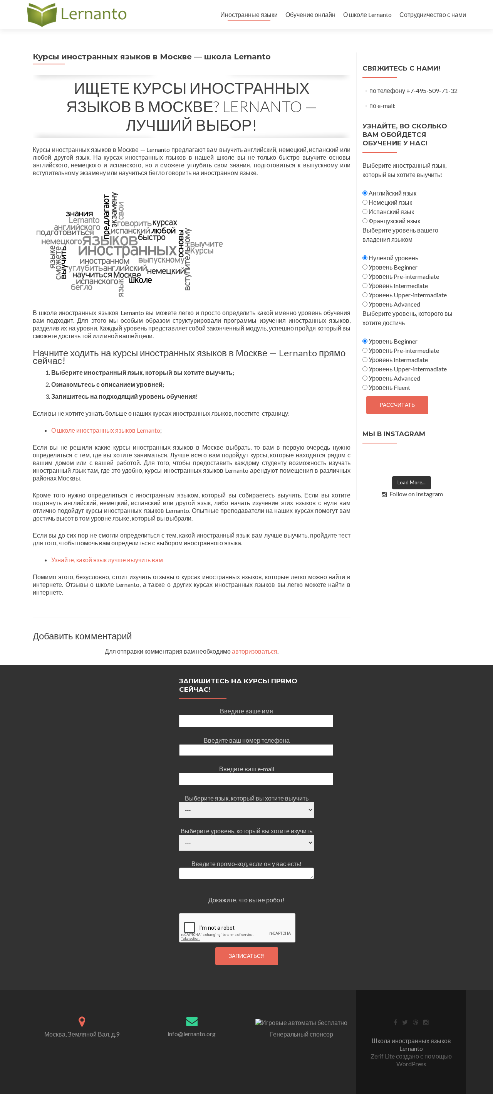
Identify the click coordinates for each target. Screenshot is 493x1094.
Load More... (411, 482)
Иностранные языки (249, 14)
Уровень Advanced (393, 304)
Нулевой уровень (392, 257)
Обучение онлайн (310, 14)
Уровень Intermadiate (397, 359)
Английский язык (391, 193)
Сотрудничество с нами (432, 14)
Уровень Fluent (388, 387)
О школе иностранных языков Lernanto (105, 430)
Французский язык (393, 220)
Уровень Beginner (392, 267)
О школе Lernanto (367, 14)
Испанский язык (390, 211)
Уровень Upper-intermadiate (407, 294)
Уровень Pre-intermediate (403, 350)
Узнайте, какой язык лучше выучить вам (107, 559)
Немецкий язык (389, 202)
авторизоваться (254, 651)
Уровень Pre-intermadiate (403, 276)
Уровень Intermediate (397, 285)
